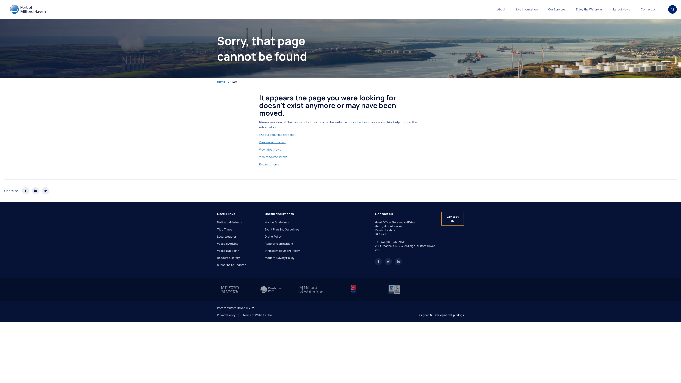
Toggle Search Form (672, 9)
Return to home (269, 164)
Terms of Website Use (257, 315)
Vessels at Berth (228, 251)
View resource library (273, 157)
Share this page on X (45, 190)
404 (234, 82)
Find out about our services (276, 135)
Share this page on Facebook (25, 190)
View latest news (270, 149)
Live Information (527, 9)
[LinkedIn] (398, 261)
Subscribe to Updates (231, 265)
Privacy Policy (226, 315)
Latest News (621, 9)
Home (221, 82)
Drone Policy (273, 236)
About (501, 9)
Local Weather (226, 236)
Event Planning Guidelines (282, 229)
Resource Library (228, 258)
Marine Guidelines (277, 222)
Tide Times (224, 229)
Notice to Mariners (229, 222)
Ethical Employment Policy (282, 251)
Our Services (556, 9)
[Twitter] (388, 261)
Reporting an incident (279, 244)
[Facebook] (378, 261)
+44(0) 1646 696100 (394, 242)
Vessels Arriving (227, 244)
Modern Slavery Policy (279, 258)
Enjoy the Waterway (589, 9)
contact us (359, 122)
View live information (272, 142)
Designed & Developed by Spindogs (440, 315)
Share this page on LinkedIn (35, 190)
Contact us (648, 9)
